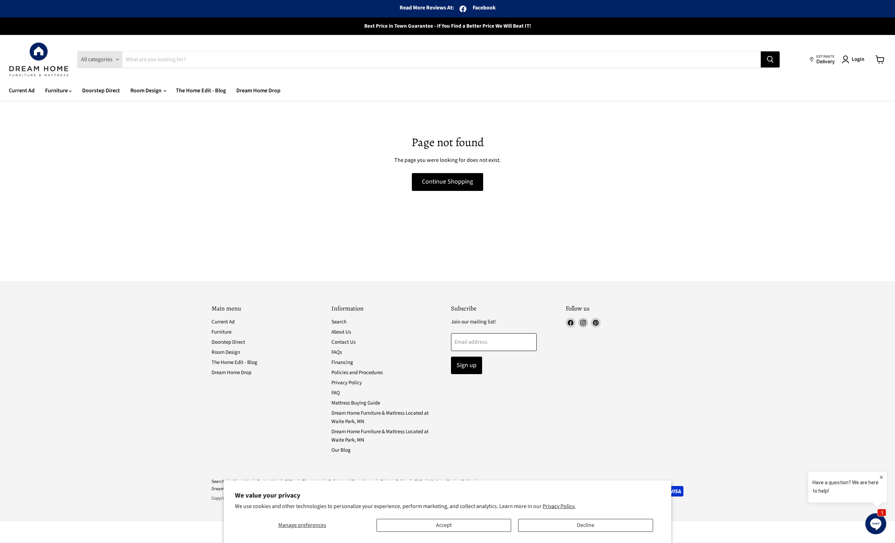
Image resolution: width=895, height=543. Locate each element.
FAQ (335, 392)
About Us (341, 332)
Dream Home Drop (258, 90)
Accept (444, 525)
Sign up (467, 365)
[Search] (770, 59)
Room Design (146, 90)
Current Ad (22, 90)
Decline (585, 525)
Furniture (57, 90)
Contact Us (343, 342)
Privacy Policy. (559, 506)
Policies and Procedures (357, 372)
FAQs (336, 352)
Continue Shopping (447, 181)
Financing (342, 362)
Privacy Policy (346, 382)
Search (338, 322)
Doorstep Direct (101, 90)
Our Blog (341, 450)
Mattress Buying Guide (355, 403)
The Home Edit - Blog (201, 90)
